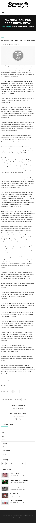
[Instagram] (16, 419)
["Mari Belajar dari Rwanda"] (5, 495)
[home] (18, 5)
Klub (3, 432)
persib (23, 464)
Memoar (4, 454)
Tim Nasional (5, 429)
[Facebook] (7, 391)
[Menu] (3, 12)
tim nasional (18, 399)
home (3, 26)
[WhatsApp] (14, 391)
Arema (28, 464)
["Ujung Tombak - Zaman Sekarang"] (5, 481)
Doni (22, 517)
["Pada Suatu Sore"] (5, 475)
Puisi (3, 447)
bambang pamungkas (7, 399)
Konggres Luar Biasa (15, 464)
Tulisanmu (4, 443)
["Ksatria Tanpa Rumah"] (5, 502)
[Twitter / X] (11, 391)
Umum (9, 26)
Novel (3, 439)
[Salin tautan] (18, 391)
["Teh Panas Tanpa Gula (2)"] (5, 488)
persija (24, 399)
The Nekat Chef (6, 450)
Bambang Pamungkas (14, 44)
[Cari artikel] (33, 12)
